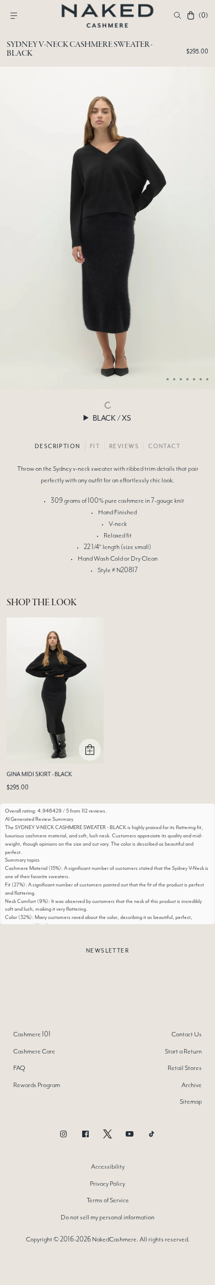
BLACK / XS (112, 417)
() (202, 15)
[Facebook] (85, 1134)
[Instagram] (63, 1134)
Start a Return (183, 1051)
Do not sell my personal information (107, 1217)
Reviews (124, 446)
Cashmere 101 (32, 1034)
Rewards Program (36, 1085)
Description (57, 446)
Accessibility (108, 1166)
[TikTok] (151, 1134)
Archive (191, 1085)
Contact (164, 446)
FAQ (19, 1068)
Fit (95, 446)
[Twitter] (107, 1134)
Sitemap (191, 1101)
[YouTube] (129, 1134)
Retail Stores (185, 1068)
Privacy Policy (107, 1183)
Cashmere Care (34, 1051)
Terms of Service (108, 1200)
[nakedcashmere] (107, 15)
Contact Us (186, 1034)
